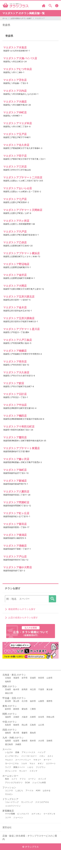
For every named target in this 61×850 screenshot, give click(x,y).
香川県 (16, 733)
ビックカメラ (23, 813)
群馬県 (24, 689)
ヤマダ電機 (10, 813)
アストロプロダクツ (14, 782)
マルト (32, 763)
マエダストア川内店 (15, 90)
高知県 (33, 733)
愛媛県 (24, 733)
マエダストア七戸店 (15, 199)
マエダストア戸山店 (15, 556)
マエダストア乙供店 (15, 242)
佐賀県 (16, 740)
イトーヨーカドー (29, 756)
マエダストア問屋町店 (16, 502)
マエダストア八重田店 (16, 491)
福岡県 (8, 740)
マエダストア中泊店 (15, 404)
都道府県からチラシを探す (22, 609)
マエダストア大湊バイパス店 (20, 58)
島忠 (7, 779)
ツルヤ (24, 763)
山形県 (49, 678)
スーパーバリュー (23, 760)
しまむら (19, 790)
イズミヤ (33, 771)
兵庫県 (33, 717)
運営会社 (7, 827)
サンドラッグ (27, 802)
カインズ (42, 779)
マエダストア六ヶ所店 (16, 220)
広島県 (33, 725)
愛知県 (24, 709)
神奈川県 (9, 693)
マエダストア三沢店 (15, 166)
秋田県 (41, 678)
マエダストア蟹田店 (15, 437)
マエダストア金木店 (15, 307)
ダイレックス (11, 771)
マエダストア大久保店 (16, 372)
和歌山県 (50, 717)
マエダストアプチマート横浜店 (21, 253)
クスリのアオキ (42, 802)
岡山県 (24, 725)
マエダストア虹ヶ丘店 (16, 513)
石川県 (24, 701)
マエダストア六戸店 (15, 231)
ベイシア (42, 752)
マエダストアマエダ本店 (17, 123)
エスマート (51, 763)
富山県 (16, 701)
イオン (42, 756)
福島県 (8, 681)
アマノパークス (28, 752)
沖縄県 (18, 744)
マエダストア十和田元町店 (18, 426)
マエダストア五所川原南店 (18, 318)
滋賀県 (8, 717)
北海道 (8, 678)
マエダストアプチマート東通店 (21, 448)
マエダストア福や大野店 (17, 567)
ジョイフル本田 (39, 782)
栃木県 (16, 689)
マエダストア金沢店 (15, 274)
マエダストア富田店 (15, 524)
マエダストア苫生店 (15, 79)
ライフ (8, 767)
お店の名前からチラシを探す (21, 18)
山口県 (41, 725)
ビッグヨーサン (12, 756)
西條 (17, 752)
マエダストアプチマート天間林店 (22, 209)
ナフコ (23, 779)
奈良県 (41, 717)
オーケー (47, 760)
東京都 (49, 689)
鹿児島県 (9, 744)
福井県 (33, 701)
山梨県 (41, 701)
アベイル (29, 790)
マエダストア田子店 (15, 155)
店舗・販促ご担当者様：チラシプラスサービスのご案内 (29, 837)
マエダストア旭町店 (15, 469)
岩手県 (24, 678)
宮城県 (33, 678)
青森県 (6, 25)
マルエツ (9, 760)
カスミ (50, 756)
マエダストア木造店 (15, 47)
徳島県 (8, 733)
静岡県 (16, 709)
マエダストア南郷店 (15, 350)
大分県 (41, 740)
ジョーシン (18, 817)
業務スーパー (19, 767)
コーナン (32, 779)
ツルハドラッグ (12, 802)
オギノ (41, 763)
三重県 (33, 709)
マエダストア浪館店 (15, 545)
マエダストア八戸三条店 (17, 339)
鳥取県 (8, 725)
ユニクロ (9, 790)
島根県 (16, 725)
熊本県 (33, 740)
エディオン (36, 813)
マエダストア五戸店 (15, 134)
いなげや (9, 752)
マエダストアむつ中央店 (17, 69)
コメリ (14, 779)
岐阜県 (8, 709)
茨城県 (8, 689)
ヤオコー (37, 760)
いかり (30, 767)
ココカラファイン (13, 806)
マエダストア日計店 (15, 394)
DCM (27, 782)
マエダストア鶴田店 (15, 415)
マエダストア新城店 (15, 480)
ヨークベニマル (12, 763)
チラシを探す (52, 598)
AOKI (38, 790)
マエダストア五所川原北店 (18, 296)
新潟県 (8, 701)
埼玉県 (33, 689)
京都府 (16, 717)
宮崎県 (49, 740)
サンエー (23, 771)
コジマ (8, 817)
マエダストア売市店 (15, 361)
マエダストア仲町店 (15, 112)
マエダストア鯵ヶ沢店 (16, 459)
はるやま (47, 790)
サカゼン (9, 794)
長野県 (49, 701)
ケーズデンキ (49, 813)
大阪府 (24, 717)
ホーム (4, 18)
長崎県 (24, 740)
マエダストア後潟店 (15, 534)
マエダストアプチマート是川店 (21, 329)
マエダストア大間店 (15, 285)
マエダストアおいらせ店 (17, 188)
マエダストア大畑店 (15, 101)
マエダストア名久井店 (16, 144)
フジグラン (41, 767)
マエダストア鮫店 (13, 383)
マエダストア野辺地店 (16, 264)
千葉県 (41, 689)
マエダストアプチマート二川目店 (22, 177)
